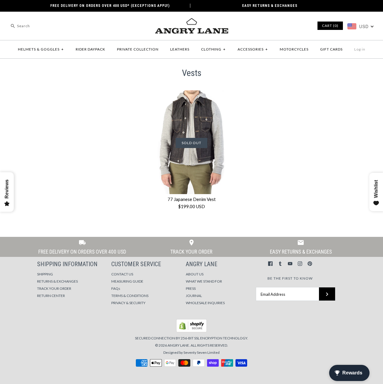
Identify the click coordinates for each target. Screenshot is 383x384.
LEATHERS (179, 49)
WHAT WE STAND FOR (204, 281)
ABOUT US (194, 274)
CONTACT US (122, 274)
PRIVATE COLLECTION (138, 49)
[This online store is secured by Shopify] (191, 331)
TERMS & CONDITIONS (129, 295)
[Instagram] (300, 263)
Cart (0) (330, 25)
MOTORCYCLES (294, 49)
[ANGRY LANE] (191, 21)
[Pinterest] (310, 263)
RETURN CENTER (51, 295)
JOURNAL (194, 295)
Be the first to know (290, 278)
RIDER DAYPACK (90, 49)
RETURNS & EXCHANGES (57, 281)
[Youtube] (290, 263)
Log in (359, 49)
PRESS (191, 288)
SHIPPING (45, 274)
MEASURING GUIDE (127, 281)
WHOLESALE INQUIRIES (205, 303)
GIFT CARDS (331, 49)
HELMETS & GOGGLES (41, 49)
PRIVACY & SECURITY (128, 303)
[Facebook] (270, 263)
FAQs (115, 288)
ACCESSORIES (253, 49)
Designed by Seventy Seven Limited (191, 352)
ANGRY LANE (178, 345)
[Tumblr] (280, 263)
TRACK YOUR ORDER (54, 288)
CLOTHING (213, 49)
